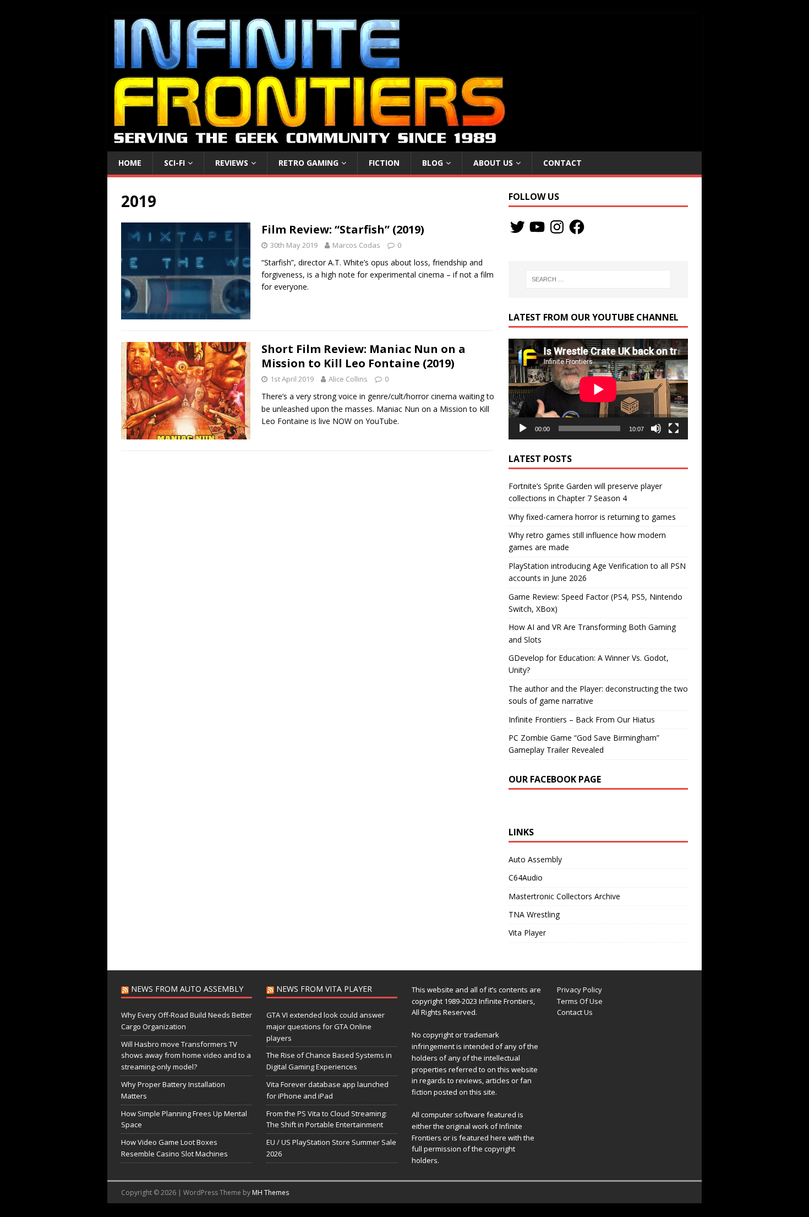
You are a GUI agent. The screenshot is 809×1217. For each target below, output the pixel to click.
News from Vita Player (324, 989)
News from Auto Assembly (187, 989)
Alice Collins (348, 379)
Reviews (231, 162)
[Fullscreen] (673, 428)
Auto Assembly (535, 859)
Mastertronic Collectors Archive (564, 896)
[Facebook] (577, 227)
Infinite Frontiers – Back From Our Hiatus (582, 719)
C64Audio (526, 877)
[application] (598, 389)
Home (129, 162)
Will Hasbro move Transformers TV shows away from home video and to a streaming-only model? (186, 1055)
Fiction (384, 162)
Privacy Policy (579, 990)
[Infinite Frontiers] (404, 145)
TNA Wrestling (534, 914)
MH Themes (270, 1192)
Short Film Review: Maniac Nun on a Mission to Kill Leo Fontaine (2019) (363, 356)
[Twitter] (517, 227)
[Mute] (656, 428)
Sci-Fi (174, 162)
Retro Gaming (308, 162)
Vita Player (527, 932)
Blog (432, 162)
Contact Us (575, 1012)
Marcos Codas (356, 245)
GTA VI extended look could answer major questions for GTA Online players (325, 1026)
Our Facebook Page (555, 779)
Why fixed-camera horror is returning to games (592, 517)
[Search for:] (598, 279)
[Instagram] (557, 227)
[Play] (522, 428)
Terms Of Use (580, 1001)
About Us (493, 162)
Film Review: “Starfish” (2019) (342, 229)
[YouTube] (537, 227)
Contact (562, 162)
